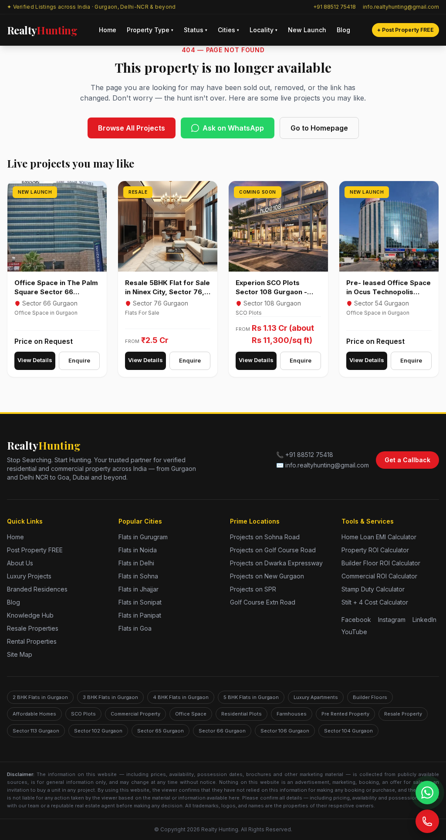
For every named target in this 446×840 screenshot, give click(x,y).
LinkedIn (424, 619)
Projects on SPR (253, 589)
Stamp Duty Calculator (373, 589)
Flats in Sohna (138, 576)
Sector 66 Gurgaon (222, 731)
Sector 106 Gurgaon (284, 731)
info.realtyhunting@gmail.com (401, 6)
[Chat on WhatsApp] (427, 792)
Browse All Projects (131, 128)
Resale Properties (32, 628)
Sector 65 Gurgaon (160, 731)
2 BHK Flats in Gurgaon (40, 697)
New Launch (307, 30)
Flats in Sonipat (140, 602)
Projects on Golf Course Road (273, 550)
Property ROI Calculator (375, 550)
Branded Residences (37, 589)
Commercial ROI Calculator (379, 576)
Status (195, 30)
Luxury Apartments (316, 697)
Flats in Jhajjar (138, 589)
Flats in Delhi (136, 563)
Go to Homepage (319, 128)
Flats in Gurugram (143, 537)
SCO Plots (83, 714)
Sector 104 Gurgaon (348, 731)
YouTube (354, 631)
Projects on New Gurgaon (267, 576)
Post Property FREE (35, 550)
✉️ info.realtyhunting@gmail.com (322, 465)
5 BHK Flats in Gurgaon (251, 697)
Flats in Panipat (139, 615)
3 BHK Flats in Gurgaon (110, 697)
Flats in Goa (135, 628)
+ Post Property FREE (405, 30)
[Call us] (427, 821)
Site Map (19, 654)
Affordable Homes (34, 714)
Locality (263, 30)
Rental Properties (32, 641)
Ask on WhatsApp (233, 128)
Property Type (150, 30)
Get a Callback (407, 460)
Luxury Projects (29, 576)
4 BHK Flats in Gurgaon (181, 697)
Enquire (79, 360)
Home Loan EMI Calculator (378, 537)
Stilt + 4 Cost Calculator (374, 602)
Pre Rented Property (345, 714)
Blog (343, 30)
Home (107, 30)
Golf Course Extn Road (262, 602)
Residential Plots (241, 714)
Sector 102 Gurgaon (98, 731)
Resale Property (403, 714)
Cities (228, 30)
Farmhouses (292, 714)
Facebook (356, 619)
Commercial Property (135, 714)
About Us (20, 563)
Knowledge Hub (30, 615)
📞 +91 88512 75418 (304, 454)
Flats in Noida (137, 550)
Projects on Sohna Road (265, 537)
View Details (34, 359)
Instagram (391, 619)
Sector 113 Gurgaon (36, 731)
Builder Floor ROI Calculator (380, 563)
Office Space (190, 714)
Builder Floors (370, 697)
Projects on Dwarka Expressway (276, 563)
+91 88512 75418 (334, 6)
